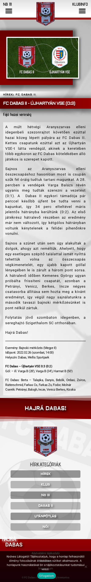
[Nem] (86, 566)
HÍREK (46, 474)
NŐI (45, 527)
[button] (8, 10)
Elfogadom (46, 575)
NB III (45, 495)
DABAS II (45, 506)
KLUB (45, 485)
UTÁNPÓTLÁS (45, 516)
